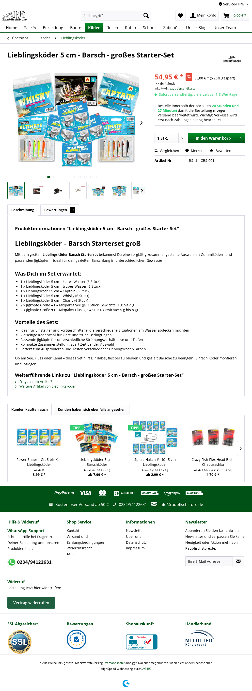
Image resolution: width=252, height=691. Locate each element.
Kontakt (73, 530)
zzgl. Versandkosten (183, 88)
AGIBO (146, 669)
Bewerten (223, 150)
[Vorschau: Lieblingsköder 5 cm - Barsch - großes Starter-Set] (16, 190)
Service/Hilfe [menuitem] (233, 4)
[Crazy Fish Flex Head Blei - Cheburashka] (213, 437)
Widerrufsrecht (79, 548)
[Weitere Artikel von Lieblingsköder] (232, 59)
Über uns (133, 536)
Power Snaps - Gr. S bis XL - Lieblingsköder (39, 462)
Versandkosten (115, 663)
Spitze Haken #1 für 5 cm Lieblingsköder (155, 462)
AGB (70, 554)
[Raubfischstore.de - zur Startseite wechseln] (14, 15)
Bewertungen (59, 209)
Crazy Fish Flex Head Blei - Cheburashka (213, 462)
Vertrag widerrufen (31, 602)
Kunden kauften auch (29, 409)
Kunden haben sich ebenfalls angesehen (92, 409)
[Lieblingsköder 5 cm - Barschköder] (97, 437)
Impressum (135, 548)
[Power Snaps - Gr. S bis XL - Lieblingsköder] (39, 437)
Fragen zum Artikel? (35, 381)
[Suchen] (146, 15)
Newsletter (135, 530)
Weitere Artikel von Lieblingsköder (47, 386)
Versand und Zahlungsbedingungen (85, 539)
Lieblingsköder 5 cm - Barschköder (97, 462)
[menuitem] (116, 15)
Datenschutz (136, 542)
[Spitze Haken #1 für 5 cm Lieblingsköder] (155, 437)
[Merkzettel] (180, 15)
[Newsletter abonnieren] (238, 561)
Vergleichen (169, 150)
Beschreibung (22, 209)
